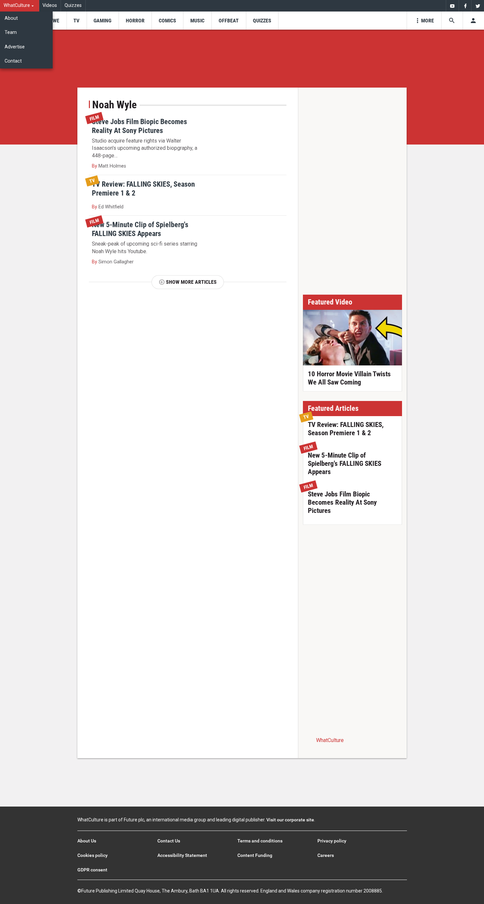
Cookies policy (92, 855)
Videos (49, 5)
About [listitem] (11, 18)
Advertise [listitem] (15, 47)
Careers (325, 855)
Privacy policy (331, 840)
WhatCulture (330, 740)
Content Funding (254, 855)
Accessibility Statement (182, 855)
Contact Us (168, 840)
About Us (86, 840)
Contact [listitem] (13, 61)
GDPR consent (92, 869)
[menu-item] (53, 21)
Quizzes (73, 5)
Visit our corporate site (290, 819)
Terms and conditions (259, 840)
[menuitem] (19, 6)
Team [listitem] (11, 32)
